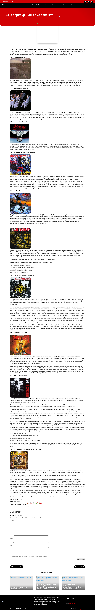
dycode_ (82, 609)
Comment (12, 520)
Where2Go (59, 5)
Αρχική (26, 5)
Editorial (31, 5)
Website (12, 552)
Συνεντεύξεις (50, 5)
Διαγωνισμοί (68, 5)
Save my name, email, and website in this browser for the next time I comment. (30, 556)
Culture (42, 5)
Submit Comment (80, 559)
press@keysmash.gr (74, 601)
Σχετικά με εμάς (78, 5)
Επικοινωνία (87, 5)
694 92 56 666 (72, 603)
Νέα (36, 5)
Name (11, 538)
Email (11, 545)
